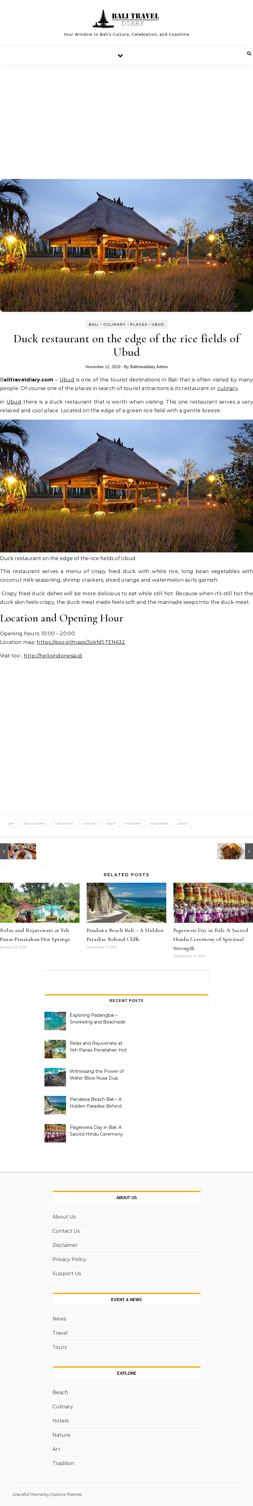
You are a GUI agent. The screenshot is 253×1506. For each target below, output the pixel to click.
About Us (64, 1217)
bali (11, 823)
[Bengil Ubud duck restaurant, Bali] (14, 851)
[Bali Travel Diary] (126, 20)
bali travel (64, 823)
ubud (182, 823)
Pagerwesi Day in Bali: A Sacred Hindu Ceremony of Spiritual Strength (210, 939)
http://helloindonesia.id (53, 656)
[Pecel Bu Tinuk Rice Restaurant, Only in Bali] (239, 851)
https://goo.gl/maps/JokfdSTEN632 (81, 642)
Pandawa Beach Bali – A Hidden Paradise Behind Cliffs (96, 1103)
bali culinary (35, 823)
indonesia (159, 823)
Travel (60, 1333)
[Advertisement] (126, 111)
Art (56, 1449)
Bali (94, 324)
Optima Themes (66, 1494)
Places (138, 324)
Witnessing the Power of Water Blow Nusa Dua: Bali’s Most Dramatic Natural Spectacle (97, 1075)
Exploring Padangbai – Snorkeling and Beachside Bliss (98, 1019)
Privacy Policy (69, 1259)
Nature (61, 1435)
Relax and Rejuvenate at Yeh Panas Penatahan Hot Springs (98, 1047)
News (59, 1319)
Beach (60, 1392)
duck (111, 823)
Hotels (60, 1421)
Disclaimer (65, 1245)
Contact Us (66, 1231)
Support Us (66, 1273)
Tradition (63, 1463)
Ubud (158, 324)
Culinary (114, 324)
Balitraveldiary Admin (149, 366)
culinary (227, 388)
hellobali (133, 823)
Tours (59, 1347)
